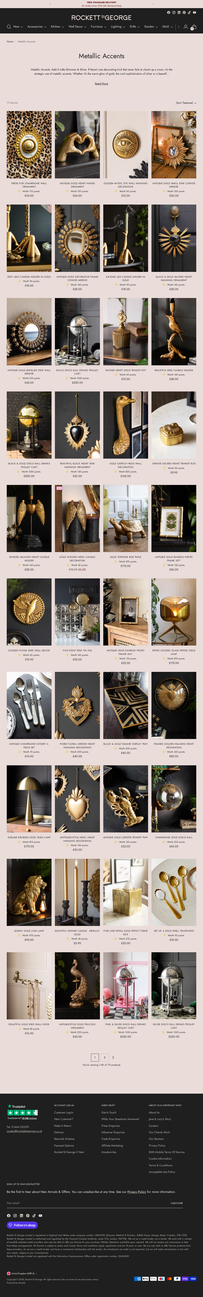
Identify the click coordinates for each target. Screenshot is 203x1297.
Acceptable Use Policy (162, 1172)
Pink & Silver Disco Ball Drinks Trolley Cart (125, 1026)
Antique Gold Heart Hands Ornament (77, 185)
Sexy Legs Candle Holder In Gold (29, 276)
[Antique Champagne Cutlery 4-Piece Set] (29, 705)
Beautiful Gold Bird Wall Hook (29, 1024)
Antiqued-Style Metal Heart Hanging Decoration (77, 839)
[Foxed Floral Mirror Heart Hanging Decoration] (77, 705)
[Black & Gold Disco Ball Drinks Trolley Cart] (29, 425)
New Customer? (63, 1119)
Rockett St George (33, 1279)
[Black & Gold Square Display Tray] (125, 705)
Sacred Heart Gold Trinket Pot (125, 370)
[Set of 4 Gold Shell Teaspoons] (173, 892)
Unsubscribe (109, 1152)
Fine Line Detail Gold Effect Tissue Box (125, 932)
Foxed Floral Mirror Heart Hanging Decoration (77, 745)
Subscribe (177, 1203)
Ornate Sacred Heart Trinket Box (173, 463)
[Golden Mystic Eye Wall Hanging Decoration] (125, 144)
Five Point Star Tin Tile (77, 650)
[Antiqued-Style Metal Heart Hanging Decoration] (77, 799)
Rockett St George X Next (69, 1152)
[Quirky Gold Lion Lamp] (29, 892)
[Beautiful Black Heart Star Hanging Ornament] (77, 425)
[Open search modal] (9, 27)
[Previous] (50, 4)
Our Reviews (156, 1139)
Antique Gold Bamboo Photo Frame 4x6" (126, 652)
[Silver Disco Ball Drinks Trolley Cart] (173, 986)
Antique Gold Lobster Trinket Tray (125, 837)
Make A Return (62, 1126)
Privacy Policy (157, 1145)
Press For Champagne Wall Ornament (29, 185)
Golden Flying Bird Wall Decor (29, 650)
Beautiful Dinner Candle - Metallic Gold (77, 932)
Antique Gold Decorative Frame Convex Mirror (77, 278)
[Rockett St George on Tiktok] (189, 12)
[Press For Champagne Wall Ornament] (29, 144)
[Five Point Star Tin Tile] (77, 612)
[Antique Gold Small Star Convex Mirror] (173, 144)
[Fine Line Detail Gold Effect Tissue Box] (125, 892)
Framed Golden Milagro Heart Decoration (174, 745)
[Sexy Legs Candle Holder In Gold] (29, 238)
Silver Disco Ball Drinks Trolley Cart (174, 1026)
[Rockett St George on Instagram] (174, 12)
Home (10, 41)
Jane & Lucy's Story (160, 1119)
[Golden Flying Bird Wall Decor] (29, 612)
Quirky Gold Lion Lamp (29, 930)
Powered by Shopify (16, 1282)
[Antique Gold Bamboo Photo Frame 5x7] (173, 518)
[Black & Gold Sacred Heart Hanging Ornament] (173, 238)
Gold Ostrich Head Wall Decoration (126, 465)
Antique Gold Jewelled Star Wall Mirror (29, 372)
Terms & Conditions (160, 1165)
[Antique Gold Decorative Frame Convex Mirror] (77, 238)
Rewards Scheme (64, 1139)
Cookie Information (160, 1159)
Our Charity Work (159, 1132)
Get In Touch (109, 1112)
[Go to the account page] (186, 27)
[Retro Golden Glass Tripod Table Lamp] (173, 612)
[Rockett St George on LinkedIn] (179, 12)
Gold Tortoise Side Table (125, 557)
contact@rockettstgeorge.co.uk (24, 1131)
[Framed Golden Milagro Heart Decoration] (173, 705)
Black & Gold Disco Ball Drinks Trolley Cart (29, 465)
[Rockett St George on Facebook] (168, 12)
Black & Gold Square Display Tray (125, 744)
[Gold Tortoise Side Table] (125, 518)
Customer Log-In (63, 1112)
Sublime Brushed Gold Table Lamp (29, 837)
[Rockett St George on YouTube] (194, 12)
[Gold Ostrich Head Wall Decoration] (125, 425)
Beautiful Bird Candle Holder (174, 370)
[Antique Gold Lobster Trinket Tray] (125, 799)
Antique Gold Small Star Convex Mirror (173, 185)
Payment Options (64, 1145)
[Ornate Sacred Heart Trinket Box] (173, 425)
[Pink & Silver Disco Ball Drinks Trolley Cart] (125, 986)
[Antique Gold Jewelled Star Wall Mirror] (29, 331)
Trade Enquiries (111, 1139)
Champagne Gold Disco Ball (173, 837)
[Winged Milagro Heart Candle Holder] (29, 518)
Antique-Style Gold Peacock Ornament (77, 1026)
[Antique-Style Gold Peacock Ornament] (77, 986)
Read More (101, 84)
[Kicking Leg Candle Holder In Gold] (125, 238)
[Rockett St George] (101, 17)
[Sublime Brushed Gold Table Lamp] (29, 799)
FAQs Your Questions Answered (120, 1119)
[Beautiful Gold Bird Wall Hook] (29, 986)
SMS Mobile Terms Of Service (167, 1152)
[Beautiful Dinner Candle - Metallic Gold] (77, 892)
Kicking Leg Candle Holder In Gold (125, 278)
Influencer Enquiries (113, 1132)
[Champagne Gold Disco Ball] (173, 799)
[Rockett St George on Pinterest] (184, 12)
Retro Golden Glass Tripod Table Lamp (173, 652)
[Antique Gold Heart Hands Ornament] (77, 144)
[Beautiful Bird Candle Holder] (173, 331)
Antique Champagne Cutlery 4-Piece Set (29, 745)
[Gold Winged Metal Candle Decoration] (77, 518)
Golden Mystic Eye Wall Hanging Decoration (125, 185)
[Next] (152, 4)
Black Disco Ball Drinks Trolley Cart (77, 372)
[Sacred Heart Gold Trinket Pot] (125, 331)
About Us (154, 1112)
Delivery (59, 1132)
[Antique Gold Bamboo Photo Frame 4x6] (125, 612)
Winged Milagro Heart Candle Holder (29, 558)
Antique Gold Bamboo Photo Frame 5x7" (174, 558)
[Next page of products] (112, 1058)
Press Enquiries (111, 1126)
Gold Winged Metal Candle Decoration (77, 558)
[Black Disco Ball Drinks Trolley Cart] (77, 331)
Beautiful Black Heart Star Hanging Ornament (77, 465)
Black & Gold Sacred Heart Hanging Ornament (174, 278)
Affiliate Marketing (112, 1145)
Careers (153, 1126)
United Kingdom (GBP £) (22, 1273)
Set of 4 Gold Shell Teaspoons (174, 930)
